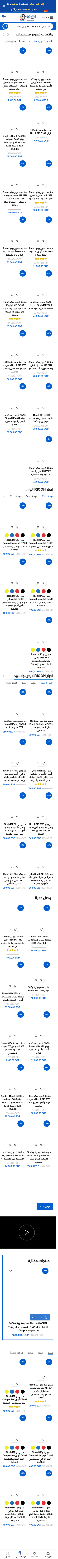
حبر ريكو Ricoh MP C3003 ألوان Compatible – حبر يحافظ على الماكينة (41, 543)
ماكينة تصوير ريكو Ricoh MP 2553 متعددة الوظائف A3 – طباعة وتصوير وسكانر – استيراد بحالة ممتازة (14, 198)
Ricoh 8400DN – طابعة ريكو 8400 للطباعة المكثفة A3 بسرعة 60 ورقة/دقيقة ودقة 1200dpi (14, 142)
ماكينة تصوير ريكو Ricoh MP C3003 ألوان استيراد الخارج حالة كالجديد (15, 251)
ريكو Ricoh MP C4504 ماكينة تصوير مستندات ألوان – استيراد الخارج (12, 996)
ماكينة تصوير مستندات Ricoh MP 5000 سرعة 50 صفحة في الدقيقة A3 (41, 305)
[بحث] (5, 26)
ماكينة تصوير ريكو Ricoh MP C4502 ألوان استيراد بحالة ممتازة (41, 251)
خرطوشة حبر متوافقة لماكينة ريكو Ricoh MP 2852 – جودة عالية (15, 724)
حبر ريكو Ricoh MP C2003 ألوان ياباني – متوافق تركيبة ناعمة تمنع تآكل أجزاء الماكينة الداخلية (14, 602)
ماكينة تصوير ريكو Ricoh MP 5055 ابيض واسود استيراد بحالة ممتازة (41, 471)
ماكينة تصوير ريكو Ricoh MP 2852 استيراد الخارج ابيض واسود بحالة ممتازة (41, 195)
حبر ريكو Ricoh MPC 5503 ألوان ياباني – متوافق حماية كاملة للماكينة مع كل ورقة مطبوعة (41, 661)
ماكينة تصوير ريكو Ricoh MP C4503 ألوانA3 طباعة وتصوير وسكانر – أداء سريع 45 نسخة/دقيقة (15, 308)
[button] (44, 72)
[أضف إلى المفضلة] (38, 72)
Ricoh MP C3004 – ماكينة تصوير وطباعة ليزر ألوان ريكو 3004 (41, 418)
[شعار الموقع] (28, 17)
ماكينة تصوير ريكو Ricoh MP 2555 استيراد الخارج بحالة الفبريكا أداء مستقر (41, 365)
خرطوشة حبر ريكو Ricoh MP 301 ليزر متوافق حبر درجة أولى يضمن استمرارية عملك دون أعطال (41, 1391)
